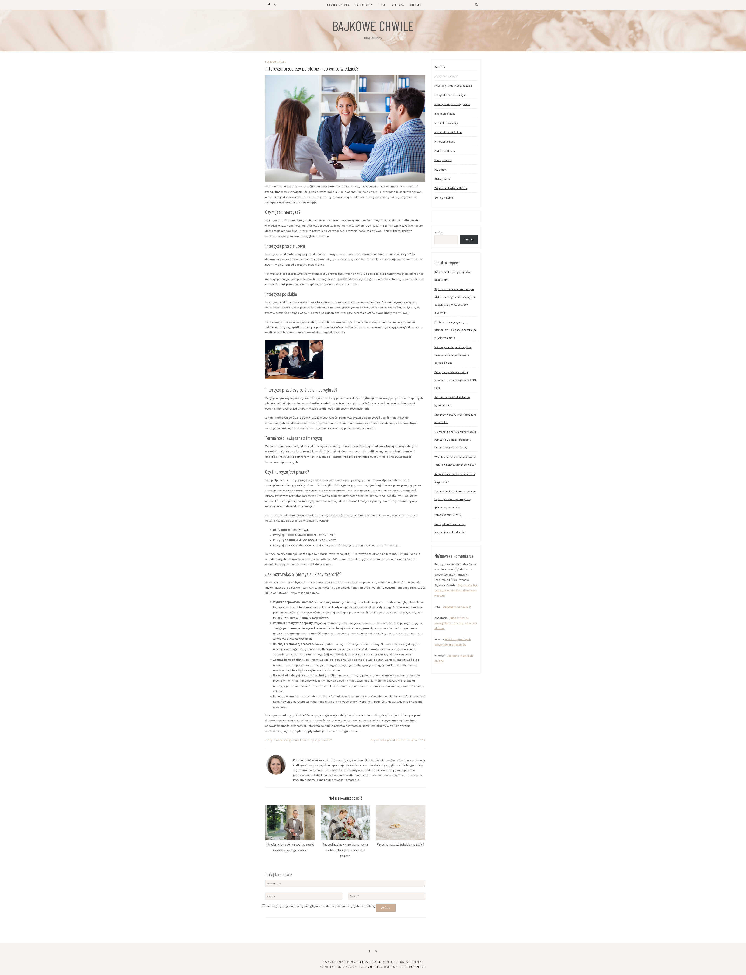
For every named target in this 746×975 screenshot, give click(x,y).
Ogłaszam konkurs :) (457, 606)
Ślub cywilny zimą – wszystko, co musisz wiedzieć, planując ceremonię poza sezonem (345, 849)
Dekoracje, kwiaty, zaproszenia (453, 85)
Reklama (398, 5)
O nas (382, 5)
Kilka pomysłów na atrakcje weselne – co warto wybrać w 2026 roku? (455, 380)
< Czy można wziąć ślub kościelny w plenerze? (298, 740)
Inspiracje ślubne (444, 113)
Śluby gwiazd (442, 179)
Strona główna (338, 5)
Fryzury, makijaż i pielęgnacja (452, 104)
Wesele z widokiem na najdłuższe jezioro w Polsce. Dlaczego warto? (455, 461)
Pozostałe (440, 169)
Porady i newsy (443, 160)
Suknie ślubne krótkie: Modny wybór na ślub (452, 401)
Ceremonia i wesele (446, 76)
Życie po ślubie (443, 197)
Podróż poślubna (444, 151)
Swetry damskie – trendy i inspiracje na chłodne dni (450, 528)
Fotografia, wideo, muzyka (450, 95)
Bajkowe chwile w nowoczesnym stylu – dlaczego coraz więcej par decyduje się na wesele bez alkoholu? (454, 301)
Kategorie (362, 5)
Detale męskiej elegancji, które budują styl (453, 276)
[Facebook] (369, 951)
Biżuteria (439, 67)
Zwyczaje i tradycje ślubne (450, 188)
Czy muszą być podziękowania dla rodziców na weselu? (456, 590)
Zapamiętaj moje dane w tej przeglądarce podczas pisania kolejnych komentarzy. (321, 906)
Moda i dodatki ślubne (448, 132)
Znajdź (468, 239)
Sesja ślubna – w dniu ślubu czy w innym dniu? (454, 478)
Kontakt (416, 5)
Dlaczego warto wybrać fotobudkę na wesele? (455, 418)
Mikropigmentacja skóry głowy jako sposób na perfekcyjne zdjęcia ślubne (453, 355)
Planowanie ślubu (275, 61)
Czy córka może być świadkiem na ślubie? (400, 844)
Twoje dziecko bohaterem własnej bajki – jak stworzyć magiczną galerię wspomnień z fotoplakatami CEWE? (455, 503)
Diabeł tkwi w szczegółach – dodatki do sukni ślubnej (455, 623)
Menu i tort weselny (446, 123)
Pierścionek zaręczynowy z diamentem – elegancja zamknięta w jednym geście (455, 330)
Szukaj (439, 232)
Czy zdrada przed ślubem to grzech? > (398, 740)
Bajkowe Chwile (373, 25)
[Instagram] (376, 951)
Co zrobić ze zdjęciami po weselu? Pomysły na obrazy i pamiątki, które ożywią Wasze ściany (455, 439)
